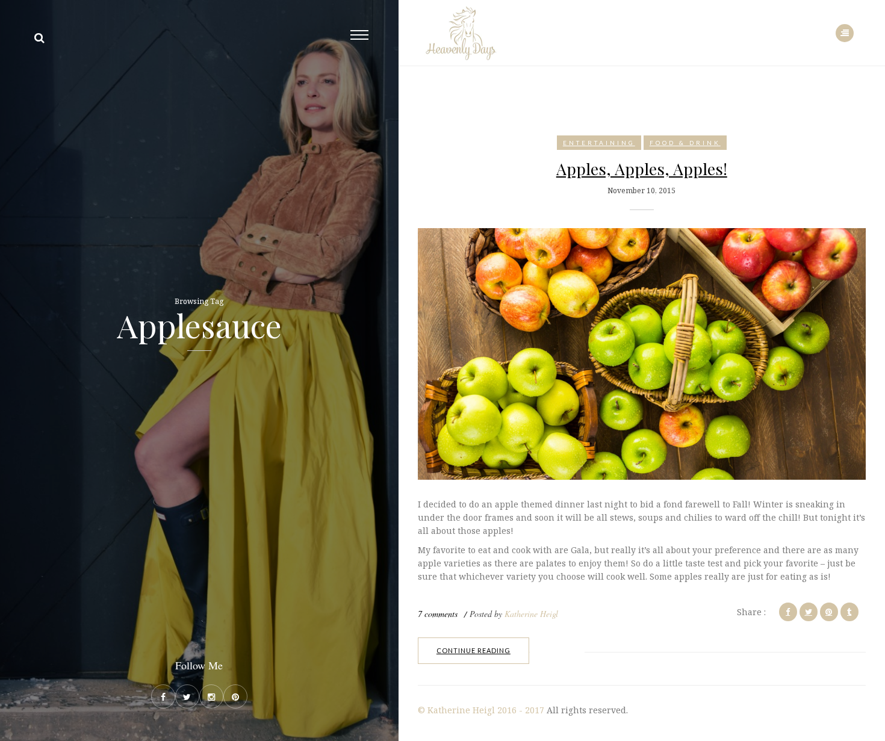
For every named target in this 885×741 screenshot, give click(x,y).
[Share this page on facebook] (788, 612)
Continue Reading (473, 650)
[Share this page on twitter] (809, 612)
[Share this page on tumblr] (849, 612)
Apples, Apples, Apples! (641, 168)
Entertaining (599, 142)
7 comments (438, 613)
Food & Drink (685, 142)
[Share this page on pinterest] (829, 612)
